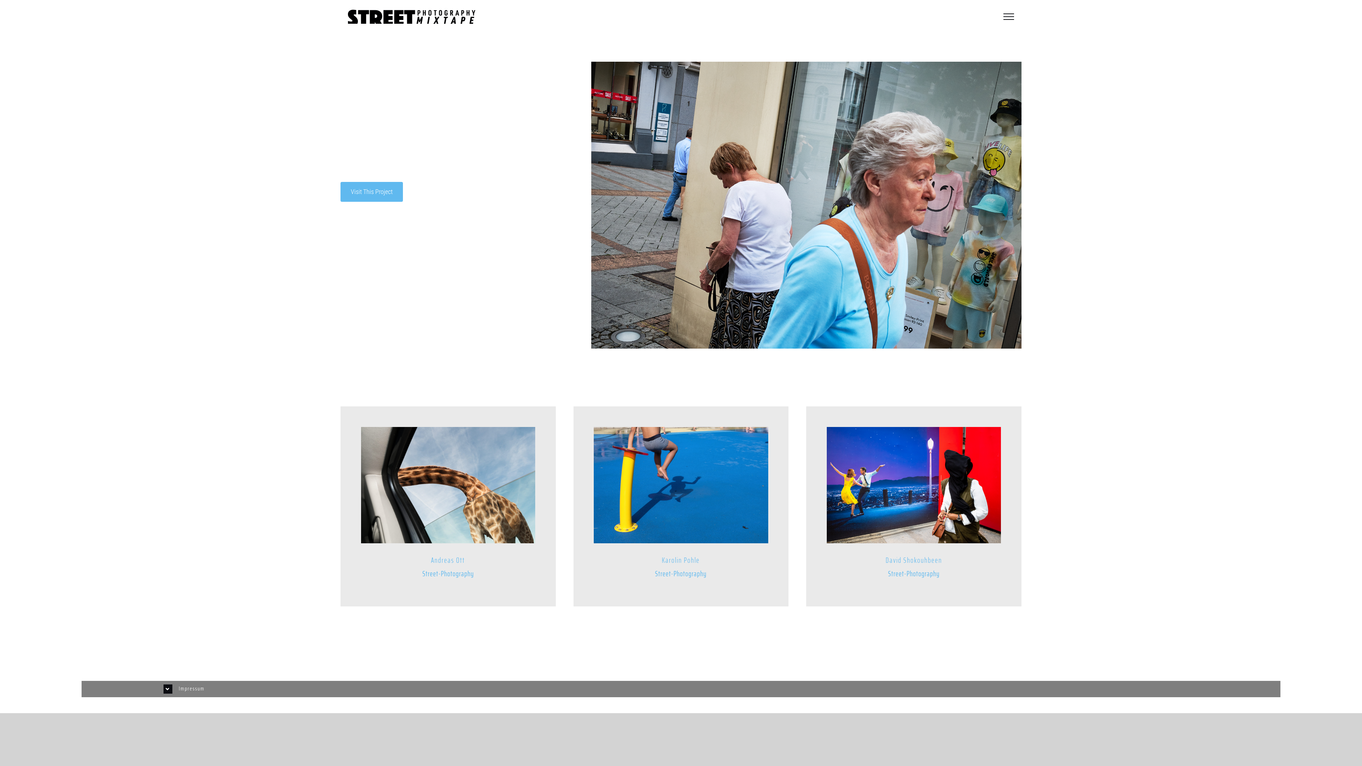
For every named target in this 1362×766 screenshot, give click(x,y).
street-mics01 (357, 236)
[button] (681, 689)
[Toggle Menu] (1009, 16)
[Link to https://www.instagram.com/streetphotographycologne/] (369, 662)
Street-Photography (378, 248)
